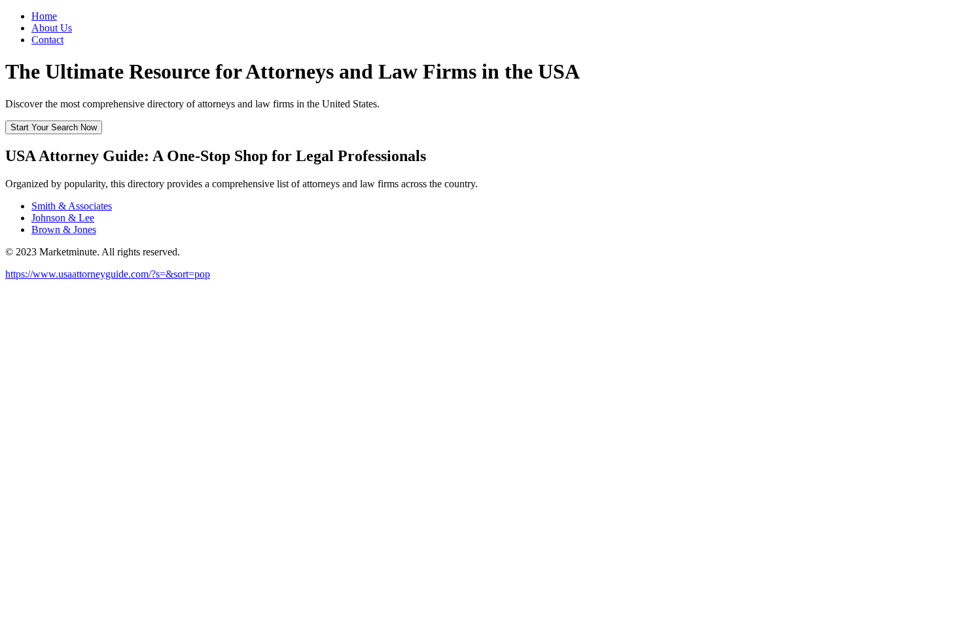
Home (44, 16)
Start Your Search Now (53, 127)
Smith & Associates (71, 206)
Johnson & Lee (62, 217)
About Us (51, 27)
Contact (47, 39)
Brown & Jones (63, 229)
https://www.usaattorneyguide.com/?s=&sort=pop (107, 274)
